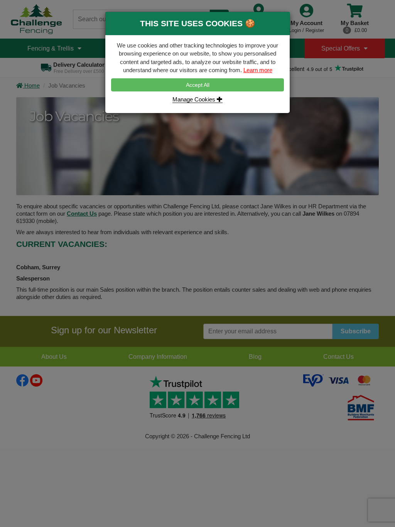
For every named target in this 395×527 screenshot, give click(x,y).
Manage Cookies (194, 99)
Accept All (197, 85)
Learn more (257, 70)
